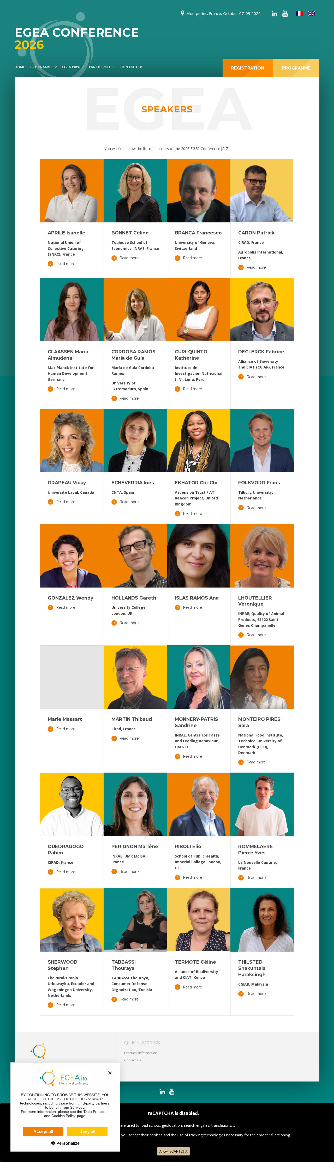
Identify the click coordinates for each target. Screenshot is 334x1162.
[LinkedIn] (274, 13)
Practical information (140, 1052)
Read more (65, 264)
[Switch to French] (299, 14)
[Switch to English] (311, 14)
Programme (41, 67)
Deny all (87, 1131)
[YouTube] (285, 13)
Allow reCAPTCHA (173, 1151)
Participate (100, 67)
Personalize (67, 1143)
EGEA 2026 (71, 67)
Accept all (43, 1131)
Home (20, 67)
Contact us (131, 67)
